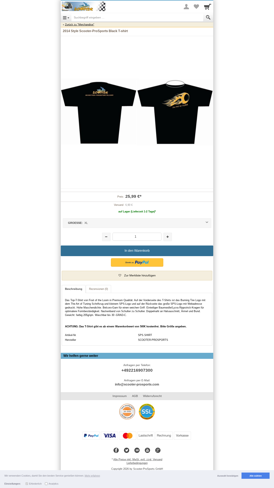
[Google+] (158, 450)
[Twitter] (126, 450)
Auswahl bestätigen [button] (227, 476)
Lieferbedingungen (137, 463)
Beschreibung (73, 288)
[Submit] (208, 17)
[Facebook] (116, 450)
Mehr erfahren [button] (92, 475)
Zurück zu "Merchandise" (79, 24)
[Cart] (207, 6)
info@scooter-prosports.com (137, 384)
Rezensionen (98, 288)
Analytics (53, 483)
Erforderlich (35, 483)
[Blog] (137, 450)
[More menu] (186, 6)
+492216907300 (137, 370)
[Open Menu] (66, 17)
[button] (137, 262)
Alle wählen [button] (256, 476)
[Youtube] (147, 450)
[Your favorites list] (196, 6)
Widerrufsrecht (152, 396)
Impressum (120, 396)
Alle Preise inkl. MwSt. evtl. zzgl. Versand (137, 459)
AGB (135, 396)
